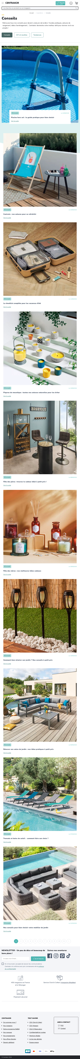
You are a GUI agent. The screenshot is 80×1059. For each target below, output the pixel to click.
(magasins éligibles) (68, 982)
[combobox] (40, 8)
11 (64, 941)
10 (59, 941)
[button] (11, 941)
